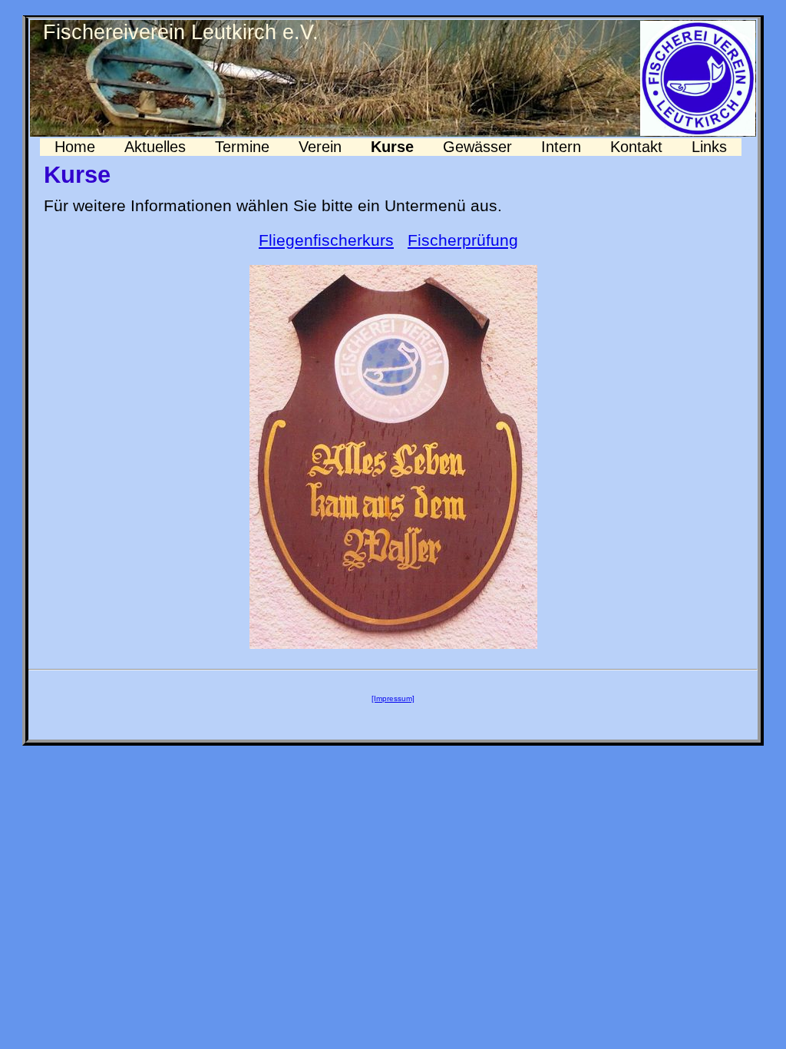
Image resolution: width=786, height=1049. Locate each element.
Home (74, 146)
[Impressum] (393, 698)
